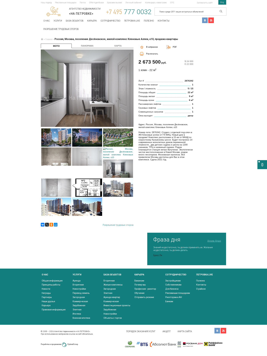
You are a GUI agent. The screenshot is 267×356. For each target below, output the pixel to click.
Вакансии (139, 280)
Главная (49, 39)
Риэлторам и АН (173, 297)
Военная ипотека (81, 318)
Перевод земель (81, 293)
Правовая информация (54, 309)
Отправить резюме (144, 297)
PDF (175, 47)
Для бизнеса (171, 289)
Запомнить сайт (205, 3)
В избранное (152, 47)
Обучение (139, 293)
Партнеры (47, 297)
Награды (46, 293)
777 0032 (128, 12)
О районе (201, 289)
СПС (172, 2)
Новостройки (79, 289)
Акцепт (167, 331)
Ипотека (77, 314)
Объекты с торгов (113, 318)
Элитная (77, 309)
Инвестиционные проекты (117, 305)
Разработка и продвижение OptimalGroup (59, 344)
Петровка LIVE (132, 20)
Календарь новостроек (156, 2)
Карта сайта (185, 331)
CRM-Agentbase (96, 2)
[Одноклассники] (51, 225)
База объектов (74, 20)
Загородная (79, 297)
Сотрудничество (110, 20)
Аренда (77, 280)
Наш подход (46, 2)
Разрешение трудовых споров (61, 29)
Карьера (92, 20)
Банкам (169, 301)
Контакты (163, 20)
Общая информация (52, 280)
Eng (222, 2)
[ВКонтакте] (42, 225)
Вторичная (78, 284)
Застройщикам (173, 280)
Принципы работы (51, 284)
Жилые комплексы (113, 284)
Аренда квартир (112, 297)
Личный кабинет (133, 2)
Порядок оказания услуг (141, 331)
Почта (83, 2)
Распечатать (152, 54)
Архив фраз (214, 240)
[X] (47, 225)
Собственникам (173, 284)
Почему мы (140, 284)
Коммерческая (80, 301)
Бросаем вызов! (114, 2)
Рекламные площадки (65, 2)
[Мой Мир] (55, 225)
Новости (46, 289)
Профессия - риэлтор (145, 289)
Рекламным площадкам (177, 293)
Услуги (58, 20)
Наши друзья (48, 301)
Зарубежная (79, 305)
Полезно (149, 20)
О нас (46, 20)
